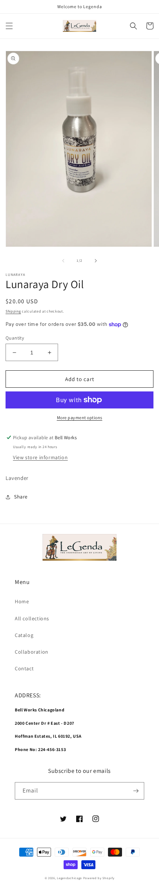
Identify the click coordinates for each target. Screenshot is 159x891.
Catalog (24, 635)
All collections (32, 618)
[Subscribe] (136, 791)
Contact (24, 668)
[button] (9, 26)
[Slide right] (96, 261)
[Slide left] (63, 261)
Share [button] (21, 496)
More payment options (79, 417)
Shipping (13, 311)
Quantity (15, 338)
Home (22, 601)
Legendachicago (69, 878)
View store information (40, 457)
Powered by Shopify (99, 878)
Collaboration (31, 651)
